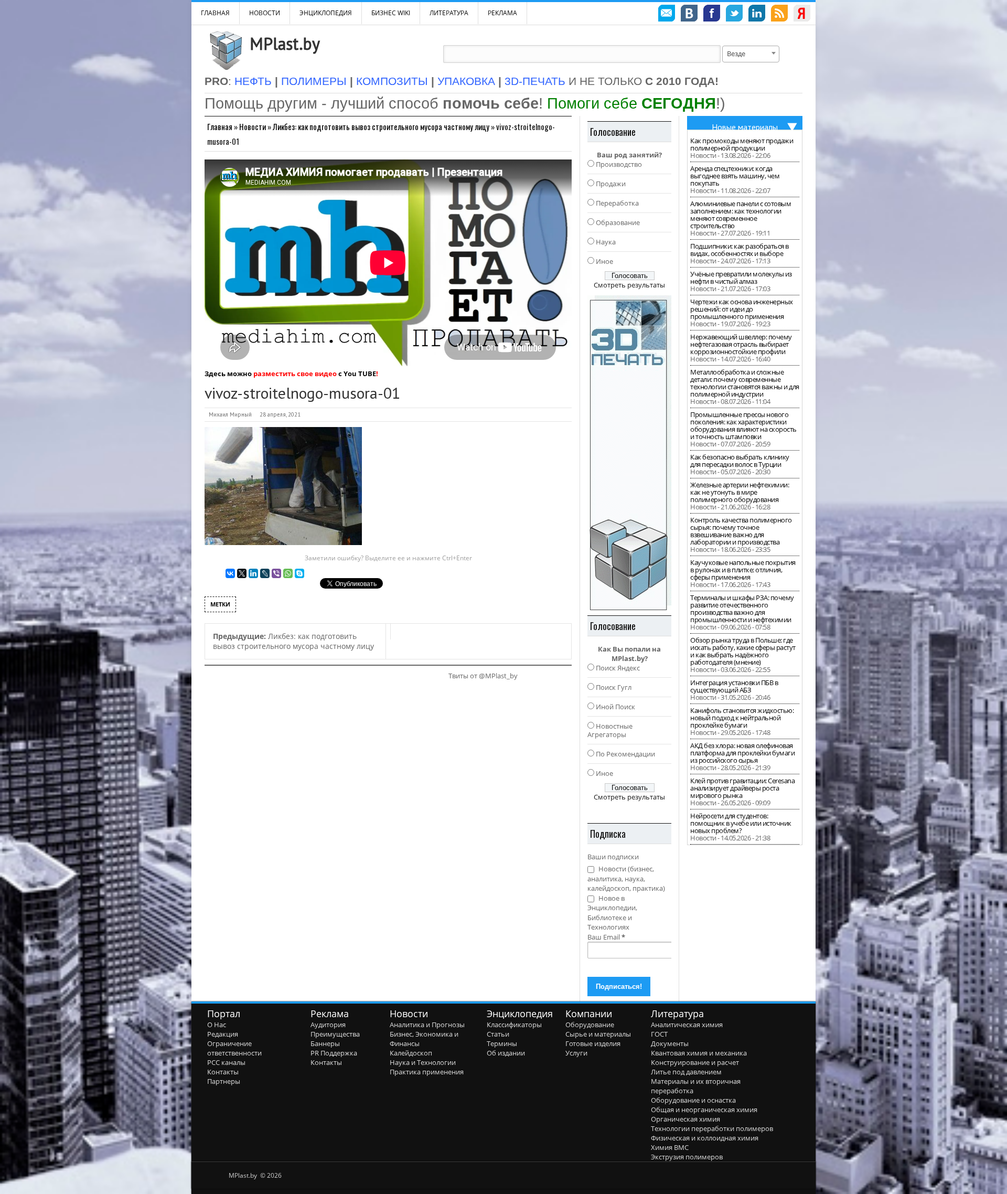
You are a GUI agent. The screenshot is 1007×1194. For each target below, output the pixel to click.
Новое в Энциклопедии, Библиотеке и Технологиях (612, 912)
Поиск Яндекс (618, 668)
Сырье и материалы (598, 1034)
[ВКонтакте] (230, 573)
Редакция (222, 1034)
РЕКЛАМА (502, 12)
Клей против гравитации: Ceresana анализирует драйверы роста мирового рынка (742, 788)
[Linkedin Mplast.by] (756, 15)
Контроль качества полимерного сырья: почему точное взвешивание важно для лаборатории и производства (741, 531)
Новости (264, 12)
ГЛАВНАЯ (215, 12)
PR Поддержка (333, 1053)
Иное (604, 261)
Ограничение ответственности (234, 1048)
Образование (618, 222)
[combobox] (750, 54)
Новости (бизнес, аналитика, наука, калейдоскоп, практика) (626, 878)
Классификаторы (514, 1024)
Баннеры (325, 1043)
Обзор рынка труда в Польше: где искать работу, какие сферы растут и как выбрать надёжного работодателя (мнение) (743, 651)
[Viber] (276, 573)
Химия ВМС (670, 1147)
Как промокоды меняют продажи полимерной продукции (741, 144)
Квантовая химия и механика (699, 1053)
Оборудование (589, 1024)
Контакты (223, 1071)
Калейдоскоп (411, 1053)
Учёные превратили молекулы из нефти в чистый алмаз (741, 277)
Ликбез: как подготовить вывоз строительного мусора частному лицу (381, 126)
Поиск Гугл (613, 687)
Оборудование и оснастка (693, 1100)
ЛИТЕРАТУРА (449, 12)
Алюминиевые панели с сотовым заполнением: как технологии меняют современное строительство (740, 214)
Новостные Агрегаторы (610, 730)
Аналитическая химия (687, 1024)
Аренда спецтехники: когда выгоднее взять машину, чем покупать (734, 176)
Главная (219, 126)
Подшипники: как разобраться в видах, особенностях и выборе (739, 249)
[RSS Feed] (779, 15)
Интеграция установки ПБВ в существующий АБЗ (734, 686)
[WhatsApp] (288, 573)
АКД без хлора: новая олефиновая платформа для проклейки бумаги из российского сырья (742, 753)
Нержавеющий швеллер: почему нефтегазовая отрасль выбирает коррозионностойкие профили (741, 344)
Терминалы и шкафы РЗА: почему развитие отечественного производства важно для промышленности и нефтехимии (742, 608)
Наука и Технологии (423, 1062)
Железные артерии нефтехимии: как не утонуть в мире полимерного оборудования (739, 492)
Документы (670, 1043)
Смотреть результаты (629, 285)
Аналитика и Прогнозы (427, 1024)
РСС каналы (226, 1062)
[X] (242, 573)
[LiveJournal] (265, 573)
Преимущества (335, 1034)
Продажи (611, 183)
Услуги (576, 1053)
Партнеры (223, 1081)
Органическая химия (685, 1119)
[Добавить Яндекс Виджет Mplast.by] (802, 15)
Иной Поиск (615, 706)
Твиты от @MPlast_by (483, 675)
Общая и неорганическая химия (704, 1109)
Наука (606, 242)
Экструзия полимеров (687, 1156)
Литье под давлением (686, 1071)
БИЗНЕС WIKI (390, 12)
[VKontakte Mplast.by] (689, 15)
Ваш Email (606, 937)
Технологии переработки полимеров (712, 1128)
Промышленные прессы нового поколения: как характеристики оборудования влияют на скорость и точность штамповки (743, 425)
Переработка (617, 203)
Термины (502, 1043)
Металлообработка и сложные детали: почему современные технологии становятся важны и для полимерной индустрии (744, 383)
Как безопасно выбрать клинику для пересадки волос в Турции (739, 460)
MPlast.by (285, 44)
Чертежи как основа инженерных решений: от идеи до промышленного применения (741, 309)
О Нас (216, 1024)
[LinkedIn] (253, 573)
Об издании (506, 1053)
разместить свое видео (295, 373)
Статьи (498, 1034)
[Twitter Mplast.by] (734, 15)
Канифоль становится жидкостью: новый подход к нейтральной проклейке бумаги (742, 718)
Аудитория (328, 1024)
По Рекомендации (625, 754)
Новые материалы (745, 127)
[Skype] (299, 573)
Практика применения (427, 1071)
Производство (619, 164)
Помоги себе (631, 103)
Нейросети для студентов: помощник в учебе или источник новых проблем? (740, 823)
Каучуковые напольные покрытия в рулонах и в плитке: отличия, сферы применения (743, 570)
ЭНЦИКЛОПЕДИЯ (325, 12)
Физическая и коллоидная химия (704, 1138)
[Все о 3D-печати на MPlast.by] (629, 452)
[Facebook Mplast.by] (711, 15)
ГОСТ (659, 1034)
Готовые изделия (592, 1043)
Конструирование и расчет (695, 1062)
